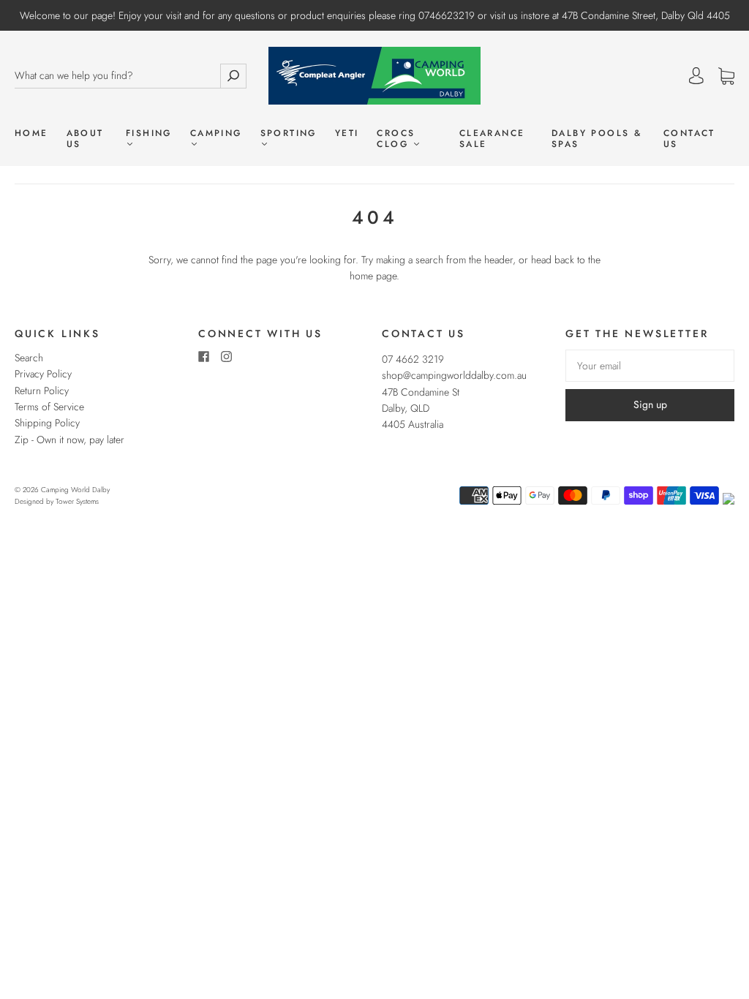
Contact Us (689, 139)
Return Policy (42, 390)
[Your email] (649, 366)
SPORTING (288, 134)
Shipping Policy (47, 422)
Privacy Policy (43, 373)
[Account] (696, 76)
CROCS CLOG (396, 139)
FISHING (149, 134)
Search (29, 357)
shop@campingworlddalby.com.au (454, 375)
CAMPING (216, 134)
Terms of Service (49, 406)
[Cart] (726, 76)
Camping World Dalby (75, 489)
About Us (85, 139)
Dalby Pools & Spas (596, 139)
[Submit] (233, 76)
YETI (347, 133)
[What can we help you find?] (117, 76)
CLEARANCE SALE (492, 139)
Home (31, 133)
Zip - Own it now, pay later (69, 439)
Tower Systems (77, 501)
